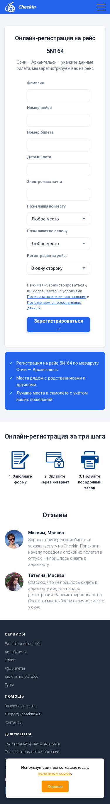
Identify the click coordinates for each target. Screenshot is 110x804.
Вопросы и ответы (20, 706)
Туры (9, 684)
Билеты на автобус (21, 676)
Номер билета (40, 132)
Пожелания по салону (47, 231)
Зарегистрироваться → (58, 324)
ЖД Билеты (15, 668)
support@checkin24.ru (24, 714)
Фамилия (35, 83)
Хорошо (55, 786)
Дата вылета (39, 157)
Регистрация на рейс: (47, 255)
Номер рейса (39, 107)
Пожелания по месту (46, 206)
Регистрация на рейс (23, 643)
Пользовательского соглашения (56, 296)
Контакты (13, 722)
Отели (10, 660)
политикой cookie (54, 773)
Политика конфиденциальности (32, 743)
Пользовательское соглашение (32, 751)
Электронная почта (44, 181)
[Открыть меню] (101, 7)
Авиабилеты (16, 652)
